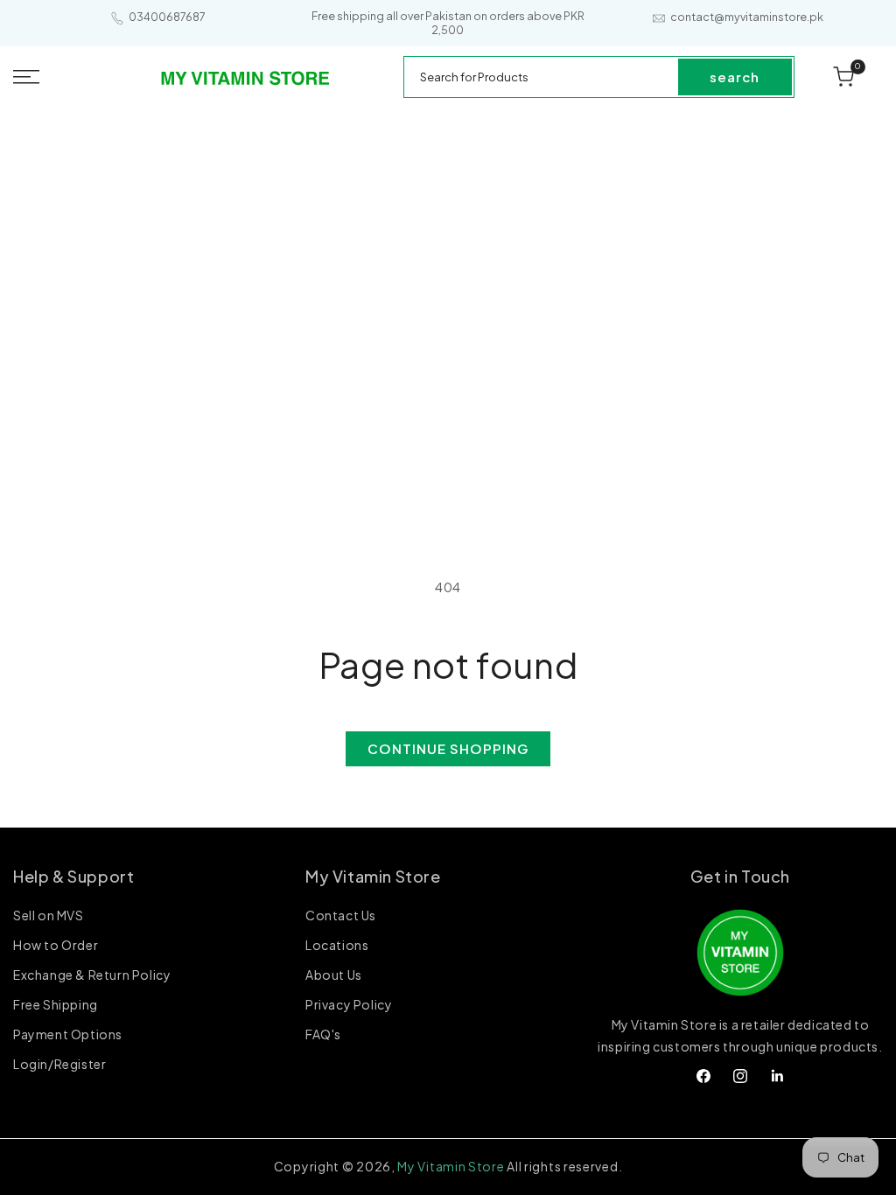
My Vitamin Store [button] (373, 876)
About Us (333, 974)
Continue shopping (448, 748)
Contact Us (340, 916)
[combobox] (542, 76)
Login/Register (59, 1064)
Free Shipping (55, 1004)
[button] (56, 77)
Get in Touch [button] (740, 876)
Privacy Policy (348, 1004)
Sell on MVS (48, 916)
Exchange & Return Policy (92, 974)
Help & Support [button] (73, 876)
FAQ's (323, 1034)
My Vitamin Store (450, 1166)
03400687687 (167, 17)
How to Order (55, 945)
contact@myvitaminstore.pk (746, 17)
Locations (336, 945)
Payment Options (67, 1034)
